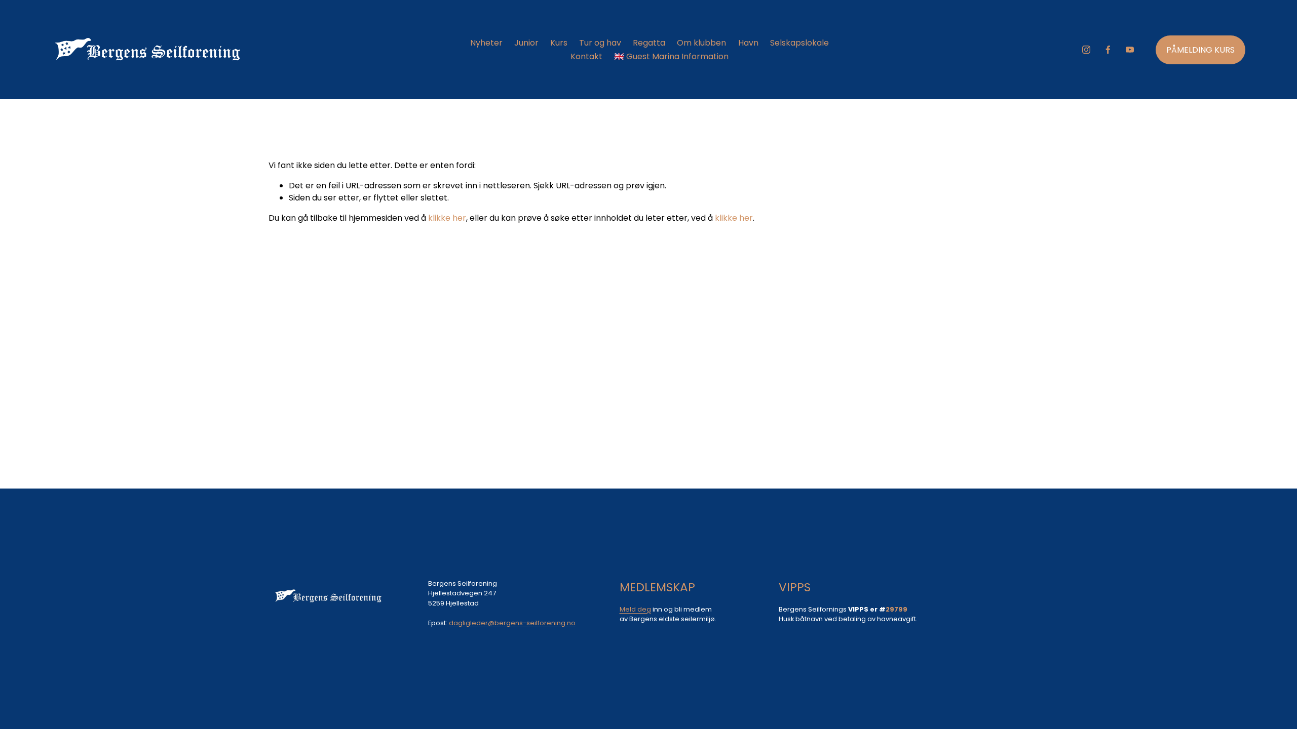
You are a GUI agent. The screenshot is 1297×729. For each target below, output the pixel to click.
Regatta (649, 43)
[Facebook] (1108, 50)
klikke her (447, 218)
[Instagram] (1086, 50)
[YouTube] (1130, 50)
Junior (526, 43)
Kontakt (586, 56)
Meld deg (635, 609)
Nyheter (486, 43)
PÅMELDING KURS (1200, 50)
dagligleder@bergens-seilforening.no (512, 623)
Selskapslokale (799, 43)
